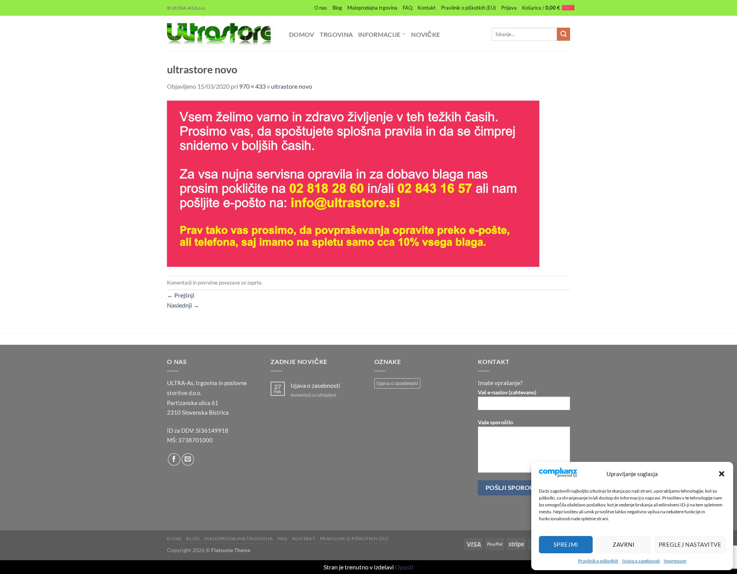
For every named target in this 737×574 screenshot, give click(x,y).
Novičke (425, 34)
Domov (301, 34)
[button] (721, 474)
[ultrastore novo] (353, 182)
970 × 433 (252, 86)
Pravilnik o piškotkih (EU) (468, 8)
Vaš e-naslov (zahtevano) (507, 392)
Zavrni (624, 544)
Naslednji (183, 305)
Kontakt (427, 8)
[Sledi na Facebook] (174, 459)
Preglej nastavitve (690, 544)
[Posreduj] (563, 34)
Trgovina (336, 34)
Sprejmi (566, 544)
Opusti (404, 567)
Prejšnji (180, 295)
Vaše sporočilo (495, 422)
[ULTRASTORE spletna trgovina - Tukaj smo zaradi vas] (222, 33)
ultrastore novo (291, 86)
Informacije (379, 34)
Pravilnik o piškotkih (598, 561)
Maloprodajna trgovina (372, 8)
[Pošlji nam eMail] (188, 459)
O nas (320, 8)
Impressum (675, 561)
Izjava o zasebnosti (641, 561)
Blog (337, 8)
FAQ (407, 8)
